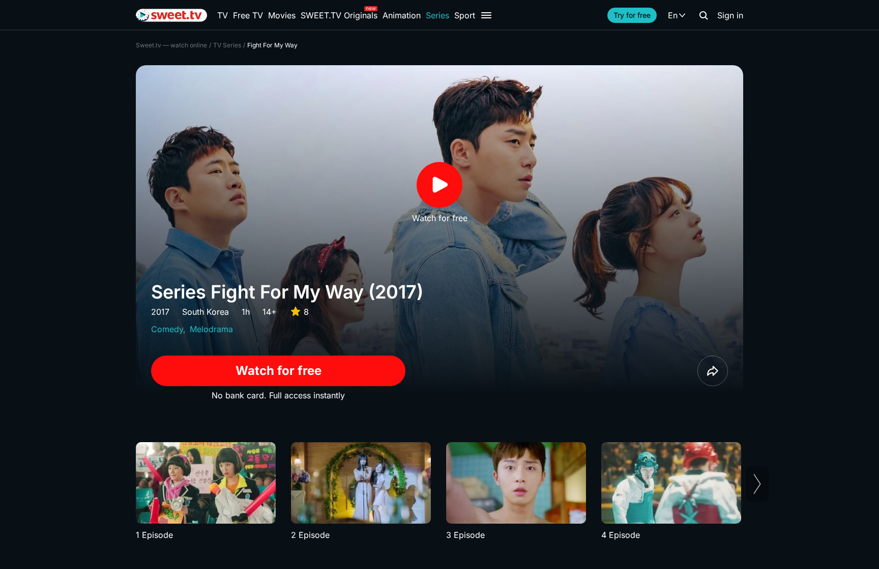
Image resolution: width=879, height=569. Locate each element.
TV (222, 15)
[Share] (712, 371)
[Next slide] (757, 484)
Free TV (248, 15)
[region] (439, 491)
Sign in (730, 15)
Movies (282, 15)
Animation (402, 15)
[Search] (703, 15)
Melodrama (211, 329)
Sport (464, 15)
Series (437, 15)
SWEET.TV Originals (339, 15)
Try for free (632, 15)
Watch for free (278, 370)
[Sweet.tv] (171, 15)
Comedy (167, 329)
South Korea (205, 312)
